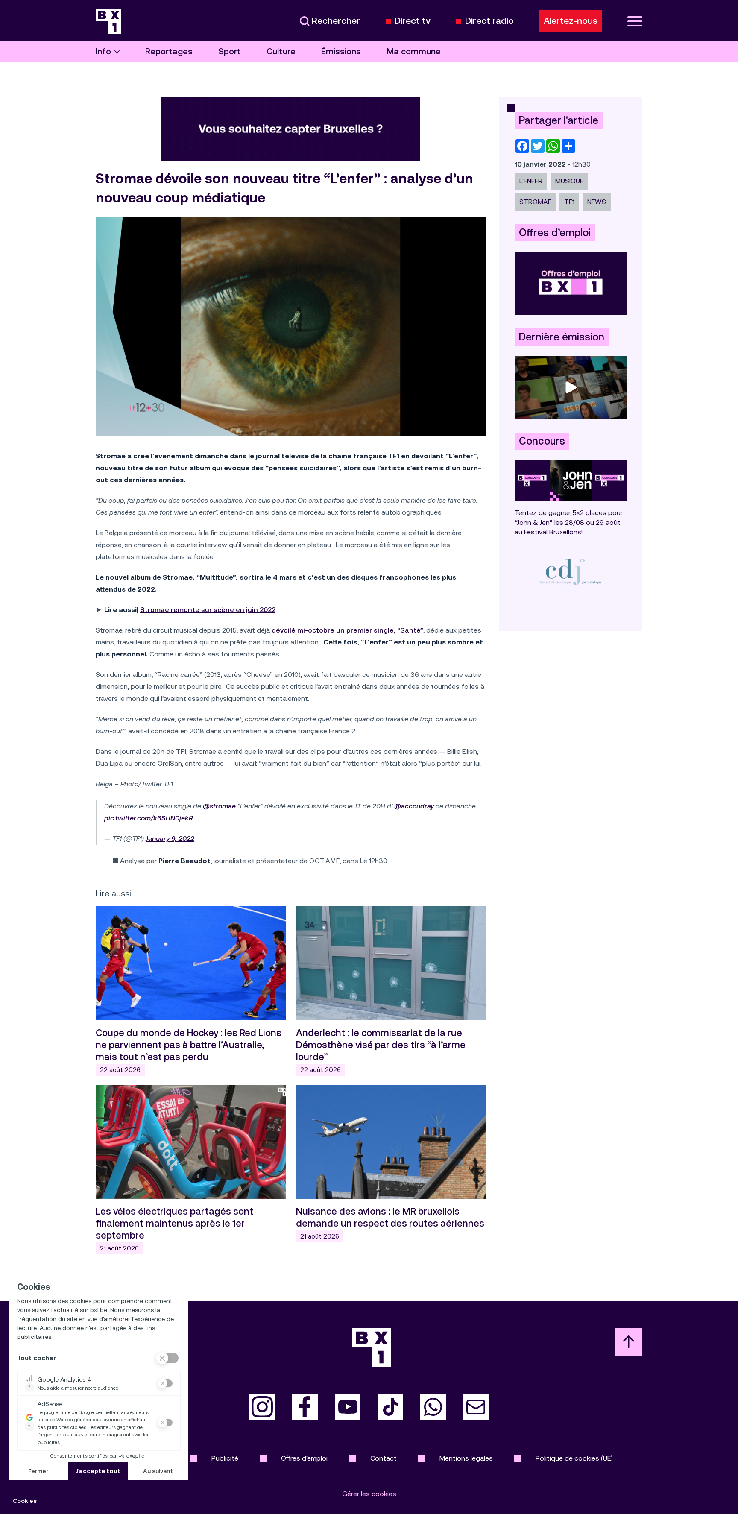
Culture (281, 51)
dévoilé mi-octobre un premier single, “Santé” (347, 630)
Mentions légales (466, 1458)
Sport (229, 51)
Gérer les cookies (369, 1494)
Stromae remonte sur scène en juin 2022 (207, 610)
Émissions (341, 51)
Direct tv (412, 21)
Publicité (224, 1458)
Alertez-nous (570, 21)
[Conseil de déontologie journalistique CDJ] (571, 571)
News (596, 202)
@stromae (219, 806)
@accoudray (414, 806)
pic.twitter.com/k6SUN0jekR (148, 818)
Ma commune (414, 51)
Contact (383, 1458)
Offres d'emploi (304, 1458)
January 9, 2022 (170, 838)
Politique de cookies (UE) (574, 1458)
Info (103, 51)
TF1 (569, 202)
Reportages (169, 51)
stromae (535, 202)
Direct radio (489, 21)
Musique (569, 181)
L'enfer (530, 181)
